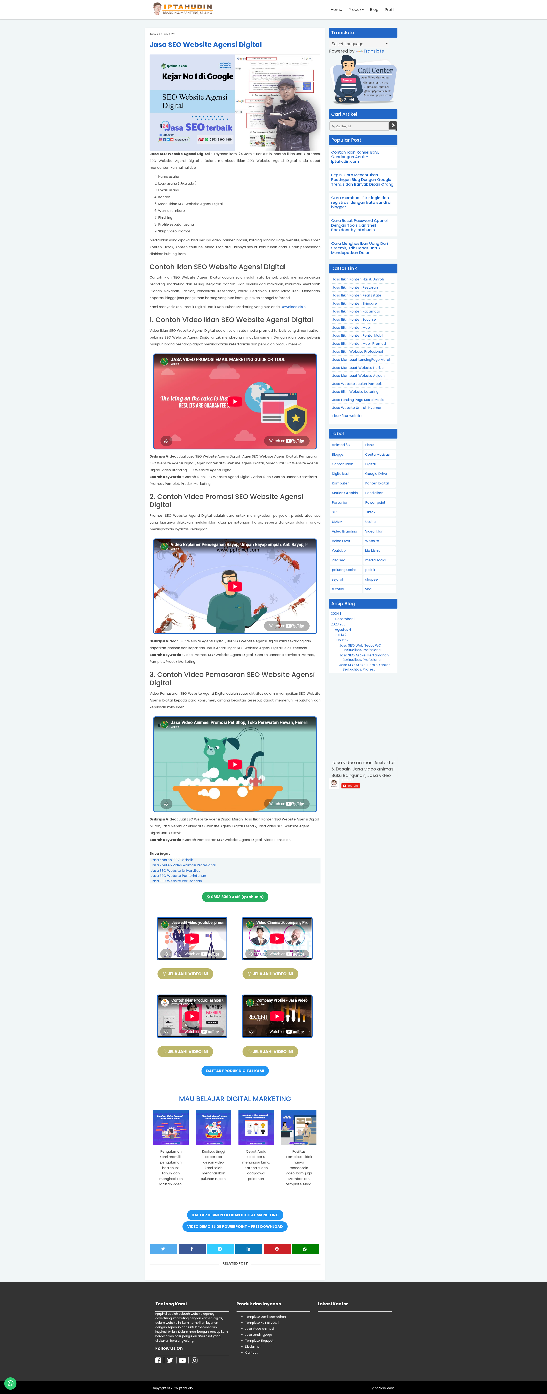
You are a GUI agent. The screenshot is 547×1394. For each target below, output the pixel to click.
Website (372, 541)
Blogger (338, 454)
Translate (373, 51)
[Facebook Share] (192, 1249)
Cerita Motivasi (377, 454)
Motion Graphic (345, 492)
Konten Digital (377, 483)
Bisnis (369, 444)
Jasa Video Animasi (259, 1329)
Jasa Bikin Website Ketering (355, 391)
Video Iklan (374, 531)
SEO (335, 512)
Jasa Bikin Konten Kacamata (356, 311)
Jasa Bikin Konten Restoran (355, 287)
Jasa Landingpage (258, 1334)
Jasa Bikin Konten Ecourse (354, 319)
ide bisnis (372, 550)
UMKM (337, 521)
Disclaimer (253, 1346)
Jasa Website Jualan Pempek (357, 383)
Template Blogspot (259, 1340)
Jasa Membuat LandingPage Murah (361, 359)
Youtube (339, 550)
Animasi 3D (341, 444)
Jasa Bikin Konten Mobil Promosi (359, 343)
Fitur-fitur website (347, 415)
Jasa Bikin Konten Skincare (354, 303)
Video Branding (344, 531)
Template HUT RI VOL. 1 (262, 1323)
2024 (336, 613)
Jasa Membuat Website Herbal (358, 367)
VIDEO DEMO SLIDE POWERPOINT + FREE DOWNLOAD (235, 1226)
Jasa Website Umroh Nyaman (357, 407)
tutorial (338, 589)
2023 (338, 624)
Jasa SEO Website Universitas (175, 870)
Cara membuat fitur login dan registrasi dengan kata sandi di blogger (361, 202)
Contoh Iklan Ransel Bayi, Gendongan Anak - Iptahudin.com (355, 157)
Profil (389, 9)
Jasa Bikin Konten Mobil (351, 327)
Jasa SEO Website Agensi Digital (206, 44)
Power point (375, 502)
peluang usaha (344, 569)
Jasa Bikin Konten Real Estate (356, 295)
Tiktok (370, 512)
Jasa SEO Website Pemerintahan (178, 875)
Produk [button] (355, 9)
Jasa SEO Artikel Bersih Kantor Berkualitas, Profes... (364, 667)
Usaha (370, 521)
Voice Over (341, 541)
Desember (345, 618)
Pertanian (340, 502)
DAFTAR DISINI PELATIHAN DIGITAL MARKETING (235, 1215)
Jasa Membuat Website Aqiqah (358, 375)
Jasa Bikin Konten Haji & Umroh (358, 279)
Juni (342, 640)
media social (375, 560)
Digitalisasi (340, 473)
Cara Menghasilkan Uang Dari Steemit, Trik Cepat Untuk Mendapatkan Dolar (359, 248)
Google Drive (376, 473)
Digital (370, 464)
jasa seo (338, 560)
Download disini (293, 306)
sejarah (338, 579)
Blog (374, 9)
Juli (340, 634)
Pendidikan (374, 492)
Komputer (340, 483)
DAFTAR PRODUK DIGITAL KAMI (235, 1070)
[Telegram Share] (220, 1249)
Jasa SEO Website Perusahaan (176, 881)
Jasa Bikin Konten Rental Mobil (357, 335)
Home (336, 9)
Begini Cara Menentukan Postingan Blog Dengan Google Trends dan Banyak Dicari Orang (362, 179)
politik (370, 569)
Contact (251, 1352)
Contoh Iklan (342, 464)
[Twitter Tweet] (164, 1249)
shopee (371, 579)
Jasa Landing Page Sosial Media (358, 399)
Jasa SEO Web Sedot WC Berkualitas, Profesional (360, 647)
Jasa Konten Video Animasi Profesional (183, 865)
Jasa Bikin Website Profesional (357, 351)
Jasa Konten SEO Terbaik (172, 859)
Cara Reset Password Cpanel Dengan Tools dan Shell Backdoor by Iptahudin (359, 225)
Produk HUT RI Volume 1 (34, 1382)
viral (368, 589)
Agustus (343, 629)
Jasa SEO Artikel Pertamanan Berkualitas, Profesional (364, 657)
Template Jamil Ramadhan (265, 1317)
